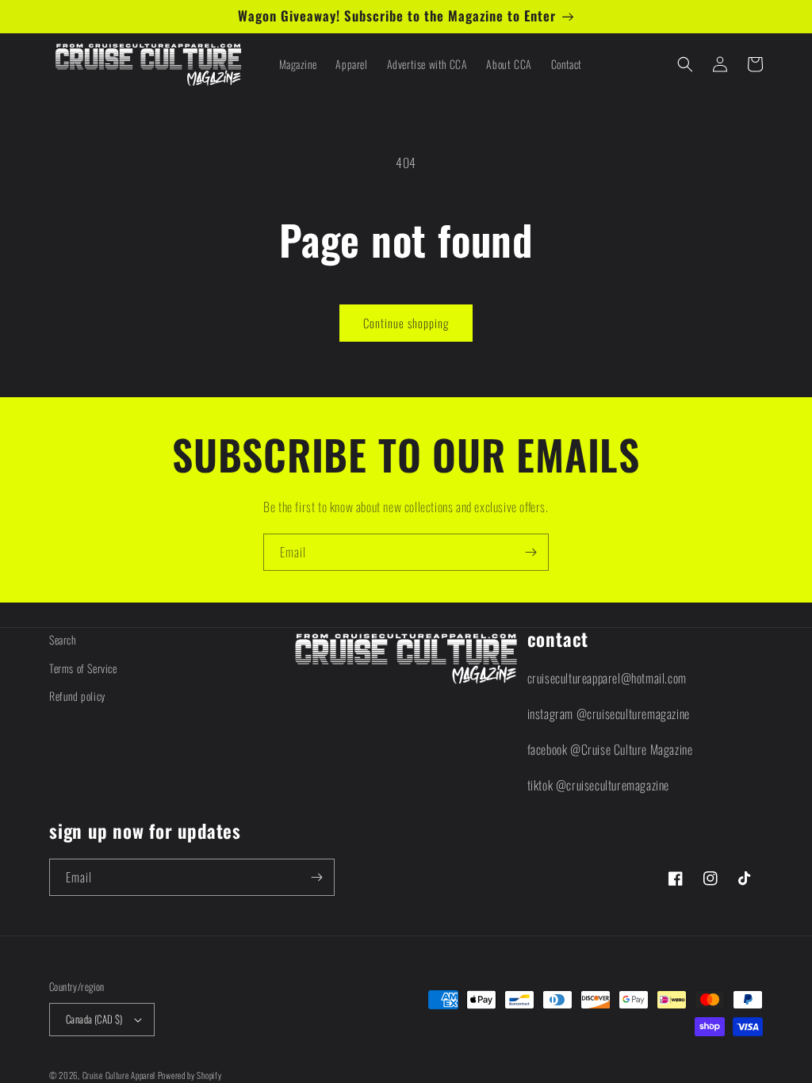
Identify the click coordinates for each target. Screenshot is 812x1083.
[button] (685, 64)
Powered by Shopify (190, 1075)
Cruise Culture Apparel (118, 1075)
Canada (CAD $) (94, 1019)
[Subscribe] (530, 552)
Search (62, 639)
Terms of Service (83, 668)
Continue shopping (406, 322)
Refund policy (77, 695)
